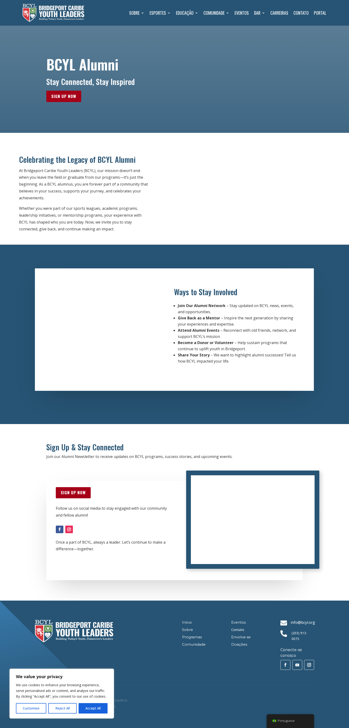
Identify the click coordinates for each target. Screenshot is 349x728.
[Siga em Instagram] (69, 529)
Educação (184, 13)
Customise (31, 708)
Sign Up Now (63, 96)
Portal (320, 13)
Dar (257, 13)
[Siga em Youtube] (297, 665)
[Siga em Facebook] (59, 529)
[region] (61, 694)
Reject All (62, 708)
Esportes (158, 13)
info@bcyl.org (303, 622)
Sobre (134, 13)
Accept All (93, 708)
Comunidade (214, 13)
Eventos (242, 13)
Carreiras (279, 13)
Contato (301, 13)
